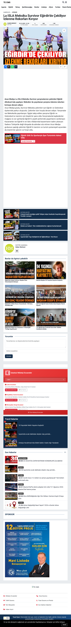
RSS (7, 618)
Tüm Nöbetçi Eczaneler (36, 412)
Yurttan (57, 7)
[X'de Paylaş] (8, 66)
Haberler (6, 12)
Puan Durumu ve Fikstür (45, 600)
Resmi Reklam (23, 458)
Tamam (64, 624)
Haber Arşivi (9, 609)
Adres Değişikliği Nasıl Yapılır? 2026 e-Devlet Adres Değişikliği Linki (38, 506)
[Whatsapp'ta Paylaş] (12, 66)
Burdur (36, 7)
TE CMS (6, 2)
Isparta (3, 7)
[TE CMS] (35, 587)
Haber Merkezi (20, 247)
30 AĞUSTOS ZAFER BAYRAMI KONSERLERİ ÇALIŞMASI (40, 461)
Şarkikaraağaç (27, 7)
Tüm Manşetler (10, 605)
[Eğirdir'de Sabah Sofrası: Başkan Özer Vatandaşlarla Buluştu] (20, 270)
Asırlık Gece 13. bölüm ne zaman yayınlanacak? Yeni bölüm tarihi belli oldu (41, 479)
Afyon (51, 7)
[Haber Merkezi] (9, 248)
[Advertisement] (35, 83)
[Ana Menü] (66, 2)
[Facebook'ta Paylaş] (5, 66)
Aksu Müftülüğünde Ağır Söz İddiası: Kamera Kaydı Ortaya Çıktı (40, 497)
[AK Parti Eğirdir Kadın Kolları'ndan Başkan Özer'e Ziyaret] (51, 294)
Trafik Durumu (10, 600)
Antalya (44, 7)
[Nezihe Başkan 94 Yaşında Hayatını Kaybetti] (51, 270)
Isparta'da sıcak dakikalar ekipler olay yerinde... (37, 470)
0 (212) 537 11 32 (11, 400)
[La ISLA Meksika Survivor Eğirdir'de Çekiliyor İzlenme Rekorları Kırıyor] (35, 46)
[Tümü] (65, 452)
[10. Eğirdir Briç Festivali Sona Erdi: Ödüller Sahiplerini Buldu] (51, 317)
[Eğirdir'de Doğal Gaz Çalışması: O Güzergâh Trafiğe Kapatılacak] (20, 317)
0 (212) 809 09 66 (11, 390)
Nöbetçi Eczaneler (11, 596)
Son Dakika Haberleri (44, 605)
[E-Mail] (16, 251)
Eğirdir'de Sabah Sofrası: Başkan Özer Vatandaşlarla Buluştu (16, 281)
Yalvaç (17, 7)
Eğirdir (10, 7)
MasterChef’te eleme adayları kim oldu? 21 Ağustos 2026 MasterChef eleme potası (40, 488)
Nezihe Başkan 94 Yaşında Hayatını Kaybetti (49, 280)
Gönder (8, 356)
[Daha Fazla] (15, 66)
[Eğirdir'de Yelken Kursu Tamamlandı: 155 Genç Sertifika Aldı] (20, 294)
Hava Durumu (43, 596)
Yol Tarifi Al (23, 390)
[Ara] (63, 2)
